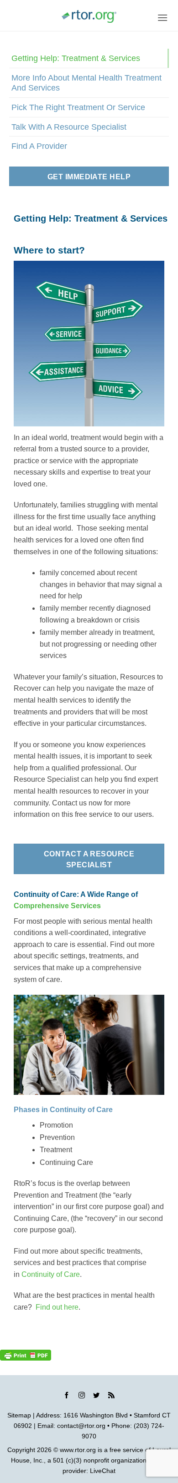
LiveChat (102, 1470)
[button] (162, 17)
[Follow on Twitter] (96, 1396)
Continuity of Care (50, 1274)
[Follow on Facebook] (66, 1396)
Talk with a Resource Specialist (68, 127)
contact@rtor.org (81, 1425)
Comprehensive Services (57, 906)
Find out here (57, 1307)
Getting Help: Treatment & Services (75, 58)
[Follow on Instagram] (82, 1396)
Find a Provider (39, 146)
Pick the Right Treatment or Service (78, 107)
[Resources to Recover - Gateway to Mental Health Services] (89, 16)
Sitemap (19, 1415)
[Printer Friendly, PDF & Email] (25, 1355)
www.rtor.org (78, 1449)
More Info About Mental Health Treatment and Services (86, 82)
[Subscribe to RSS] (111, 1396)
